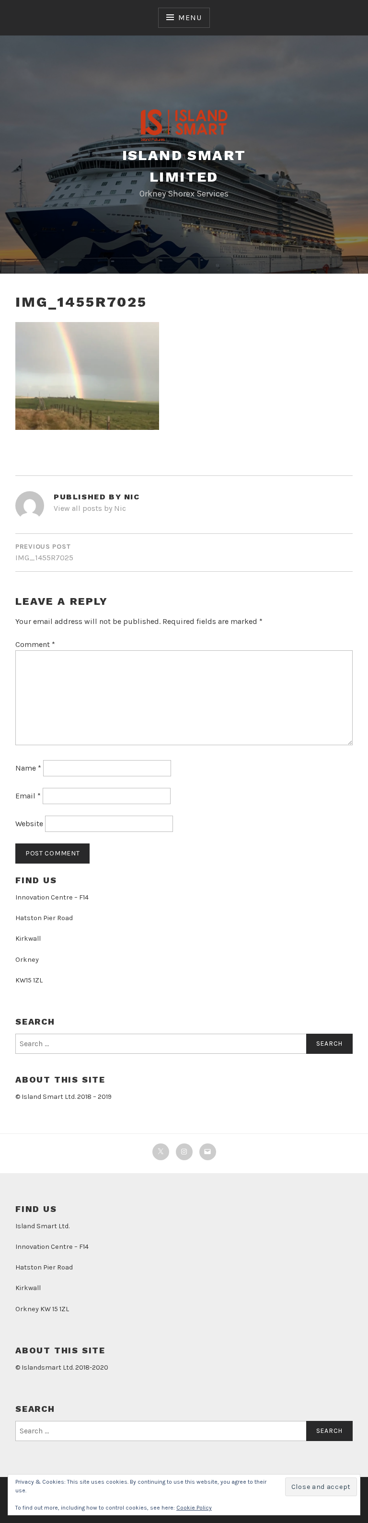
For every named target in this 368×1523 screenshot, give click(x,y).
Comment (35, 644)
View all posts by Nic (90, 508)
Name (28, 768)
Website (29, 823)
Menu (189, 17)
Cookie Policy (194, 1507)
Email (28, 795)
